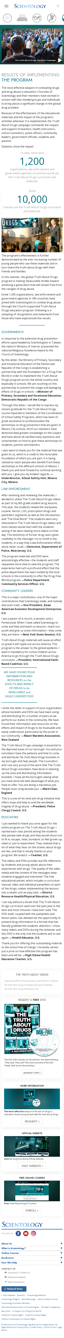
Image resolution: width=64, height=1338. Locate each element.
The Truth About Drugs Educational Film (21, 988)
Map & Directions (15, 1281)
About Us (6, 1243)
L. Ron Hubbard (8, 1295)
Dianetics (21, 1295)
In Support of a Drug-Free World (26, 1311)
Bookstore (7, 1257)
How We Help (9, 1262)
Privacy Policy (23, 1327)
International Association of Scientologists (20, 1307)
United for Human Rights (12, 1315)
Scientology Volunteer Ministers (15, 1303)
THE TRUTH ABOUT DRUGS (32, 975)
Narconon (6, 1311)
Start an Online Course (48, 1299)
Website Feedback (16, 1277)
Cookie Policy (36, 1327)
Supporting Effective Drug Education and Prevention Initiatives (31, 980)
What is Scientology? (13, 1248)
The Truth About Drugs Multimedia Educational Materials (28, 984)
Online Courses (10, 1253)
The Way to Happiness (50, 1307)
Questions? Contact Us (18, 1272)
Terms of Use (50, 1327)
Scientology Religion (10, 1299)
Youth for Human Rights (35, 1315)
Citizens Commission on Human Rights (18, 1319)
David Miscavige (29, 1299)
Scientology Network (36, 1295)
